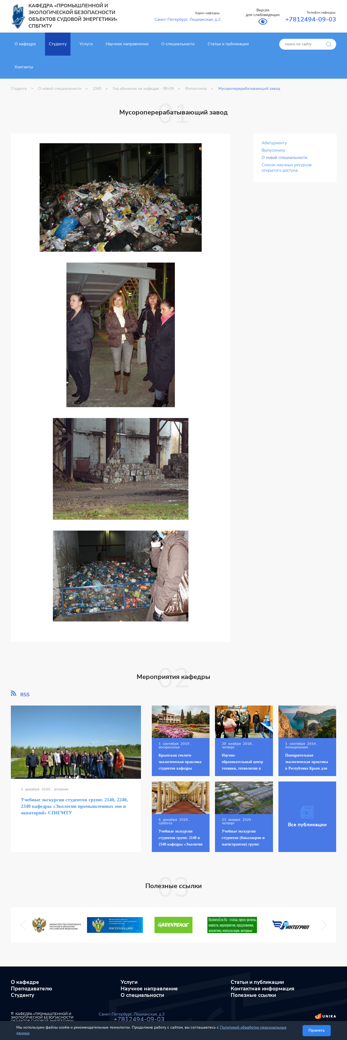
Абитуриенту (274, 143)
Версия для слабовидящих (263, 12)
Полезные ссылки (253, 995)
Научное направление (127, 44)
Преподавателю (31, 988)
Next (321, 924)
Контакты (24, 67)
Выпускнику (273, 150)
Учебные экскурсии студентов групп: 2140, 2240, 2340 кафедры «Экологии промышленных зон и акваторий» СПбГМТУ (74, 806)
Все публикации (307, 824)
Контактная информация (262, 988)
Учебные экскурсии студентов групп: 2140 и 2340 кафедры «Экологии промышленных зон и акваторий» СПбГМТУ (181, 844)
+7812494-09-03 (310, 20)
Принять (317, 1030)
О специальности (178, 44)
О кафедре (25, 44)
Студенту (58, 44)
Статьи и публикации (228, 44)
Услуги (86, 44)
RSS (24, 695)
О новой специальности (284, 158)
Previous (24, 924)
